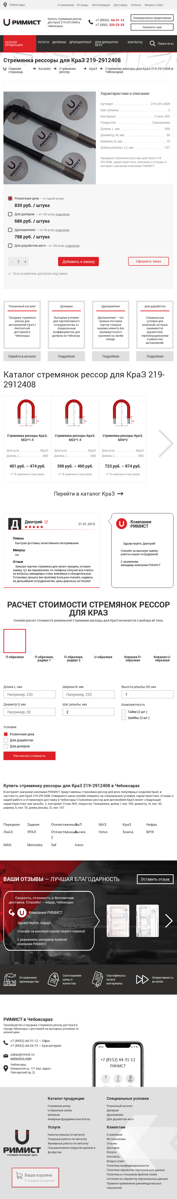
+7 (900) (109, 24)
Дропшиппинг (80, 42)
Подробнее (66, 356)
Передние (11, 824)
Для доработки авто (106, 43)
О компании (66, 4)
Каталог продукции (14, 43)
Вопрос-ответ (154, 4)
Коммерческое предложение (152, 18)
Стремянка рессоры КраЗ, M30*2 (123, 438)
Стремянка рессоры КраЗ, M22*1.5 (27, 438)
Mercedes (35, 844)
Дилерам (59, 42)
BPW (150, 831)
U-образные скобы (60, 1110)
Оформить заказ (148, 261)
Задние (33, 824)
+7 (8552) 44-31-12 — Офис (30, 1041)
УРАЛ (31, 831)
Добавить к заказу (78, 261)
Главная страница (16, 70)
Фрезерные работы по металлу (68, 1143)
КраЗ (93, 68)
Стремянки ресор (59, 1106)
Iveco (79, 844)
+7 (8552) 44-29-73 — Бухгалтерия (35, 1045)
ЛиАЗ (8, 831)
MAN (7, 844)
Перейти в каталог (22, 356)
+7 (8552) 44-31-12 (118, 1059)
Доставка (120, 4)
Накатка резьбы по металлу (66, 1134)
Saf (53, 844)
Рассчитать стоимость (29, 756)
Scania (128, 831)
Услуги (43, 42)
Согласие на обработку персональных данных (137, 1179)
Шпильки (54, 1114)
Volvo (103, 831)
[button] (166, 443)
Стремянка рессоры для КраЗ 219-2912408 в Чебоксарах (139, 70)
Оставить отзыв (155, 879)
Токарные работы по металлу (67, 1139)
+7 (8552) (109, 20)
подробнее (63, 214)
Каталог (44, 68)
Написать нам (152, 27)
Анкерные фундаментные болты (69, 1119)
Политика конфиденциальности (128, 1165)
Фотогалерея (101, 4)
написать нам (20, 1058)
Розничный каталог (120, 1106)
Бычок (80, 831)
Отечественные (64, 824)
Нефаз (151, 824)
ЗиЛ (78, 824)
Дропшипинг (115, 1114)
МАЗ (102, 824)
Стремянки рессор (67, 70)
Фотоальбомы (116, 1139)
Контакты (135, 42)
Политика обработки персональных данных (136, 1170)
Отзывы (82, 4)
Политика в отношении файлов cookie (132, 1174)
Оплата (136, 4)
